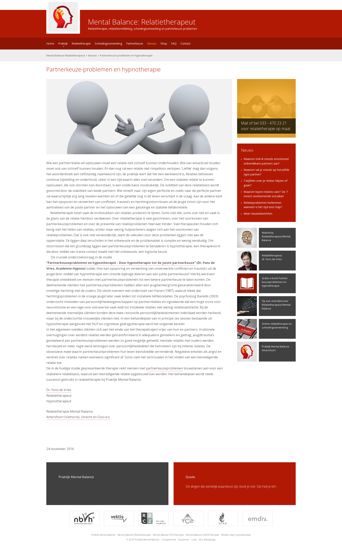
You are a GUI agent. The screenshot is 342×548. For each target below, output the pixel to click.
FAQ (174, 43)
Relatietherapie (81, 43)
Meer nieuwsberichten (258, 213)
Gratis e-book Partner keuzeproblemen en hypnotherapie (275, 281)
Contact (185, 43)
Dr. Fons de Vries (58, 390)
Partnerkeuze (134, 43)
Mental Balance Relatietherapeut (65, 55)
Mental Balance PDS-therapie (168, 535)
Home (50, 43)
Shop (164, 43)
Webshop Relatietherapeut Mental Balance (276, 236)
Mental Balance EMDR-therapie (202, 535)
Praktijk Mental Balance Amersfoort (275, 348)
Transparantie (168, 539)
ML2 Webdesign (207, 539)
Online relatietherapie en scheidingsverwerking (277, 325)
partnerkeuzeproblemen (164, 368)
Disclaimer (183, 539)
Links (194, 539)
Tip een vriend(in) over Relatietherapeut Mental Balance (276, 304)
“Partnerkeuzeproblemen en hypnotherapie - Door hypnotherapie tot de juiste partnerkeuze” (121, 263)
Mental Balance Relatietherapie (134, 535)
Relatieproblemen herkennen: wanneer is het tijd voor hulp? (263, 205)
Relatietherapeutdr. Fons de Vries (272, 257)
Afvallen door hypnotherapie (236, 535)
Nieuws (152, 43)
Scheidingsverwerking (108, 43)
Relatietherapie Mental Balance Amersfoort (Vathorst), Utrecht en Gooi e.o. (78, 414)
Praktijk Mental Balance (103, 535)
